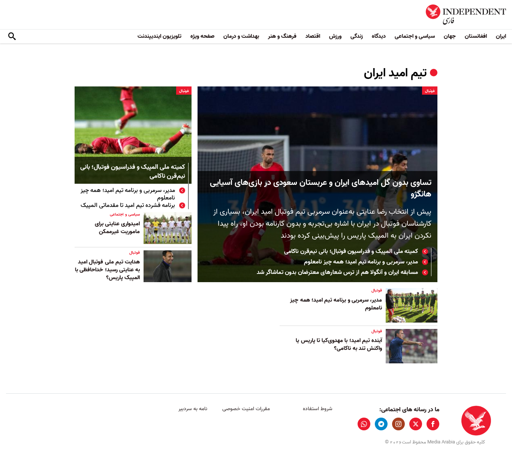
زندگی (356, 36)
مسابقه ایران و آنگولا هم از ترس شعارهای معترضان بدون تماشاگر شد (337, 272)
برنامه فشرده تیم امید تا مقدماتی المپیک (128, 205)
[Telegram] (381, 424)
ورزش (335, 36)
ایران (501, 36)
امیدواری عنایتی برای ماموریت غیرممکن (117, 227)
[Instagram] (398, 424)
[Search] (12, 36)
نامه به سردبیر (192, 409)
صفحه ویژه (202, 36)
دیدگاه (379, 36)
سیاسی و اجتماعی (415, 36)
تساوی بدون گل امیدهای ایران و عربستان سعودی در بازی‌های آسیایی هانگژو (320, 188)
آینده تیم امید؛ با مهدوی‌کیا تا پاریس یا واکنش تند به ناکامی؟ (339, 344)
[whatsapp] (364, 424)
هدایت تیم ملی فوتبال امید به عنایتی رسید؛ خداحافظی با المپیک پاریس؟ (107, 269)
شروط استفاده (317, 409)
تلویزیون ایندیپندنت (159, 36)
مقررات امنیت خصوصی (246, 409)
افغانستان (476, 36)
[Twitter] (415, 424)
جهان (450, 36)
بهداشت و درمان (241, 36)
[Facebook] (433, 424)
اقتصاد (312, 36)
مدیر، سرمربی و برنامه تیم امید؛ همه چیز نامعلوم (361, 262)
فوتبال (429, 91)
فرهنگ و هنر (282, 36)
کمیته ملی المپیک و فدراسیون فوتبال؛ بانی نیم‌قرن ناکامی (351, 251)
